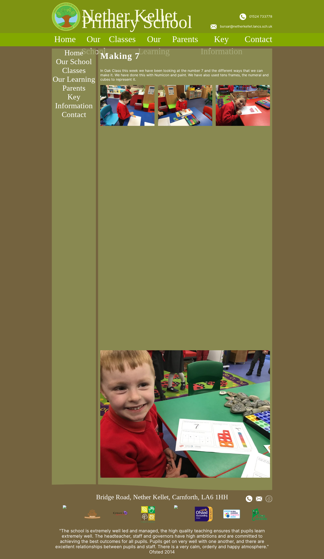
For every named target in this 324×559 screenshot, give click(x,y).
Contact (258, 39)
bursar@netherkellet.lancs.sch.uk (245, 26)
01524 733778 (260, 16)
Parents (185, 39)
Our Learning (154, 45)
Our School (93, 45)
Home (65, 39)
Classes (122, 39)
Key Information (221, 45)
